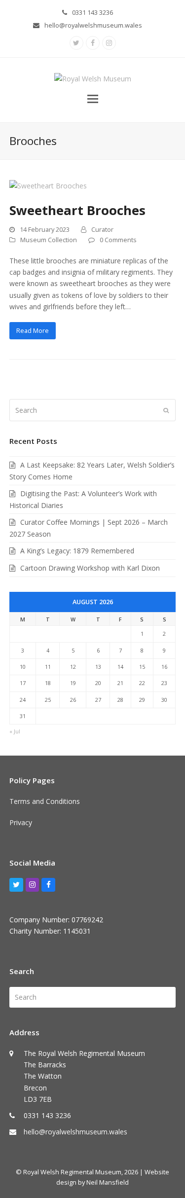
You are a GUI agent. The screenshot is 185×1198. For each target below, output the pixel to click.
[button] (92, 98)
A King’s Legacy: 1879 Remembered (77, 550)
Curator (102, 229)
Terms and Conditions (44, 801)
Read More (32, 330)
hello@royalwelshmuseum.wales (93, 25)
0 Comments (118, 239)
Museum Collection (48, 239)
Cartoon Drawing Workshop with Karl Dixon (90, 568)
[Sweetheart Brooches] (48, 185)
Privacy (20, 822)
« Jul (14, 731)
